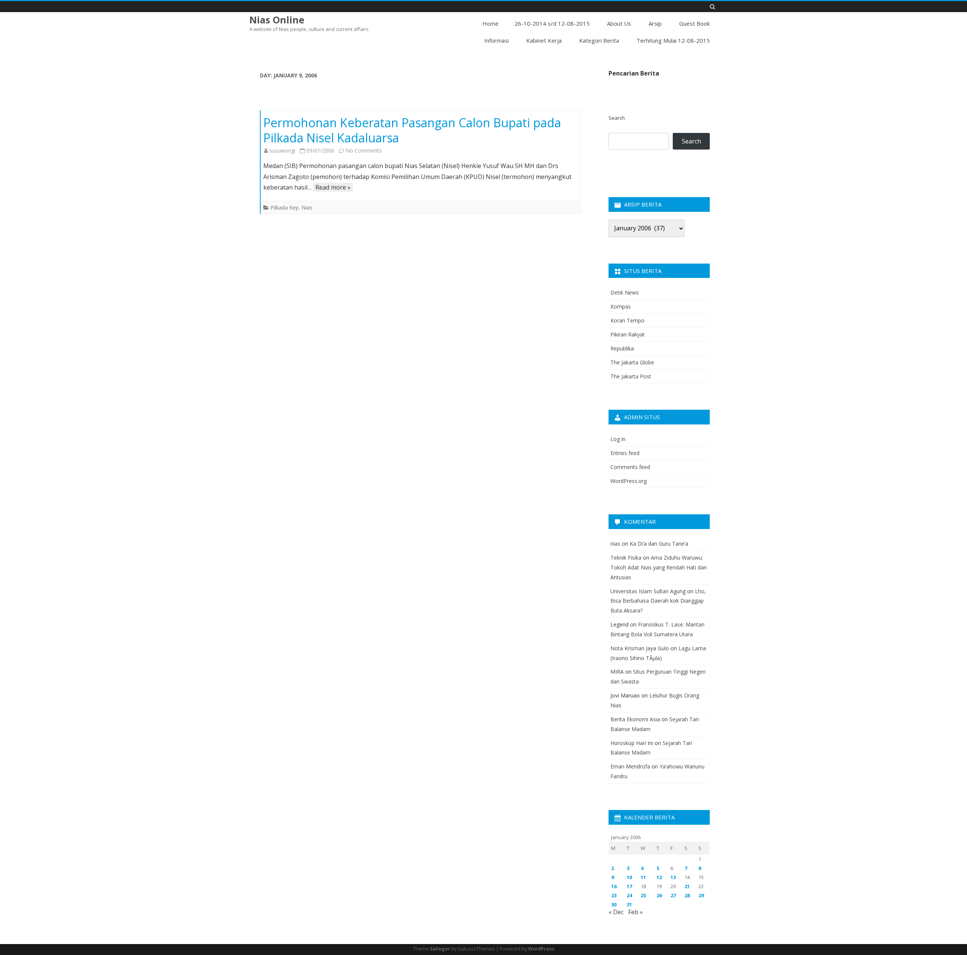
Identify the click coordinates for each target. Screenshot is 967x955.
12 (659, 877)
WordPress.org (628, 480)
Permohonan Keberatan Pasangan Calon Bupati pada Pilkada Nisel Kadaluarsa (412, 130)
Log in (618, 439)
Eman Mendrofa (630, 766)
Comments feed (630, 467)
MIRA (617, 671)
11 (643, 877)
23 (613, 895)
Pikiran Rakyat (627, 334)
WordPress (541, 949)
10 (629, 877)
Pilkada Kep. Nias (291, 207)
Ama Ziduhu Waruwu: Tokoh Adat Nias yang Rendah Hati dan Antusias (658, 567)
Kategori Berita (599, 40)
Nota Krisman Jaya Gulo (639, 648)
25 (643, 895)
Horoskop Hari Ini (631, 743)
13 (673, 877)
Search (617, 117)
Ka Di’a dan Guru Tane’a (659, 543)
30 (613, 904)
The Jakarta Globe (632, 362)
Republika (622, 348)
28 (687, 895)
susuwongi (282, 150)
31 (629, 904)
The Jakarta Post (630, 376)
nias (615, 543)
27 (673, 895)
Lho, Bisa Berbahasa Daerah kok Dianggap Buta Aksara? (658, 601)
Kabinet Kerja (544, 40)
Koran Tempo (627, 320)
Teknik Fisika (625, 557)
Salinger (440, 949)
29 (701, 895)
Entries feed (625, 453)
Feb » (635, 912)
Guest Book (694, 23)
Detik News (624, 292)
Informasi (496, 40)
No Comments (364, 150)
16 (613, 886)
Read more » (333, 187)
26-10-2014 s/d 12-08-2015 (552, 23)
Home (490, 23)
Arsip (655, 23)
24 (629, 895)
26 (659, 895)
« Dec (616, 912)
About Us (619, 23)
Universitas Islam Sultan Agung (648, 591)
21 (687, 886)
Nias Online (276, 20)
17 (629, 886)
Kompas (620, 306)
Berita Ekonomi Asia (635, 719)
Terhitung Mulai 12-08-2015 (673, 40)
